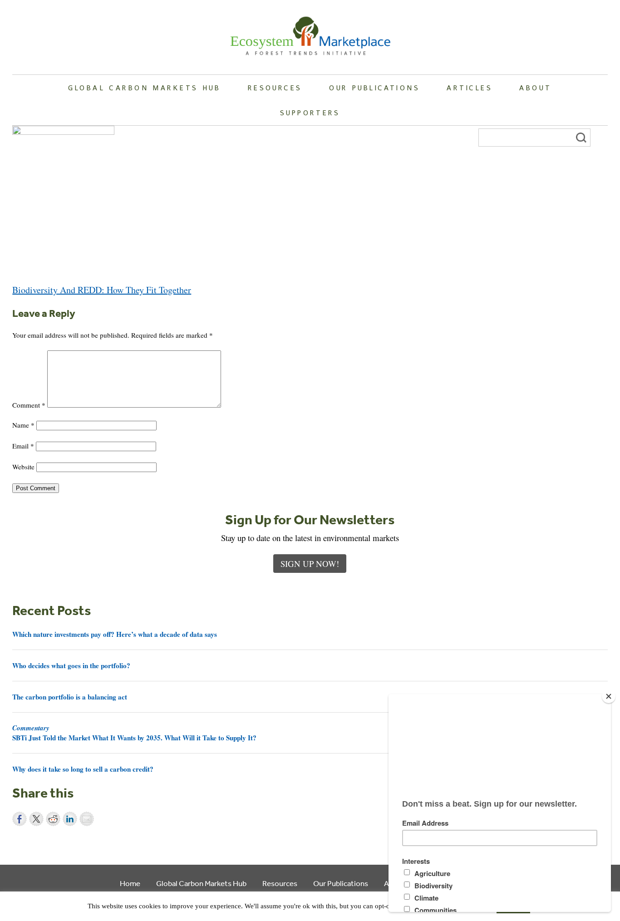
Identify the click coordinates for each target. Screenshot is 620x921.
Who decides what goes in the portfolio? (71, 665)
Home (130, 883)
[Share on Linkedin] (70, 819)
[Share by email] (86, 819)
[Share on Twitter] (36, 819)
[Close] (608, 696)
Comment (28, 404)
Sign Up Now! (309, 563)
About (535, 88)
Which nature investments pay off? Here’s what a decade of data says (114, 634)
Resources (275, 88)
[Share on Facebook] (19, 819)
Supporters (310, 112)
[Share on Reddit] (53, 819)
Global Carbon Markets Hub (144, 88)
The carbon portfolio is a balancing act (69, 697)
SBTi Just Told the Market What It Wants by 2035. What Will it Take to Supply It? (134, 733)
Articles (469, 88)
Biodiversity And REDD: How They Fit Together (101, 290)
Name (23, 424)
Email (23, 445)
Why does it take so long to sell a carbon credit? (82, 769)
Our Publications (374, 88)
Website (23, 466)
